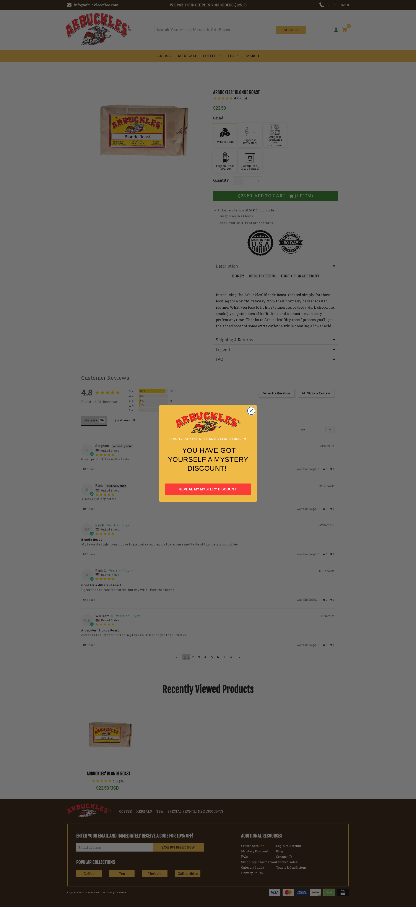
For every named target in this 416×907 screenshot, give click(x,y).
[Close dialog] (251, 411)
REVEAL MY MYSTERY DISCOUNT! (208, 489)
